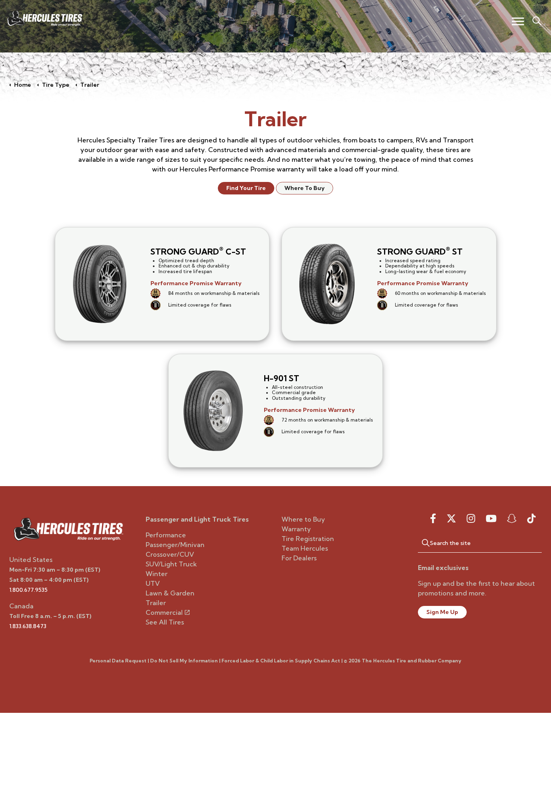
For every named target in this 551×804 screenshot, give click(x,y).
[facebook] (433, 518)
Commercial (164, 612)
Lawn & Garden (170, 593)
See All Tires (165, 622)
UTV (153, 583)
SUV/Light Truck (171, 564)
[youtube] (491, 518)
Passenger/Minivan (175, 545)
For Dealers (299, 558)
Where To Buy (304, 188)
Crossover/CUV (170, 554)
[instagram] (471, 518)
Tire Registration (308, 539)
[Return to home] (68, 528)
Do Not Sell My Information (184, 661)
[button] (422, 543)
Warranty (296, 529)
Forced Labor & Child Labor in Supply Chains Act (280, 661)
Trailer (156, 603)
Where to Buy (303, 519)
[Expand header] (518, 21)
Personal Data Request (118, 661)
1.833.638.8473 (27, 626)
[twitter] (451, 518)
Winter (156, 574)
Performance (166, 535)
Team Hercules (305, 548)
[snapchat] (512, 518)
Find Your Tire (246, 188)
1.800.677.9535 (28, 589)
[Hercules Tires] (44, 18)
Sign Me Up (442, 612)
